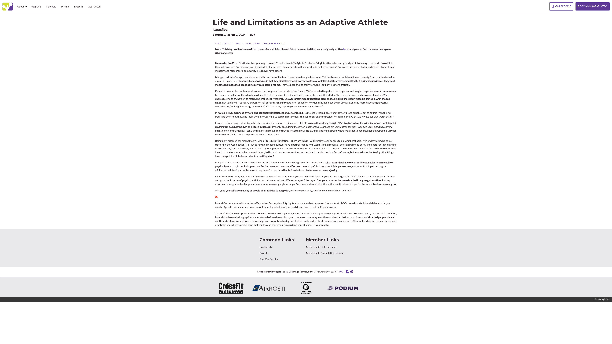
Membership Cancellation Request (325, 252)
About (20, 6)
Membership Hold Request (321, 246)
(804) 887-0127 (563, 6)
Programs (35, 6)
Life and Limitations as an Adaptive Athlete (264, 43)
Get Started (94, 6)
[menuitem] (21, 6)
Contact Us (265, 246)
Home (217, 43)
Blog (227, 43)
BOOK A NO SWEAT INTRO (592, 6)
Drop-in (78, 6)
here (345, 48)
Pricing (65, 6)
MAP (341, 271)
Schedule (51, 6)
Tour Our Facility (268, 259)
